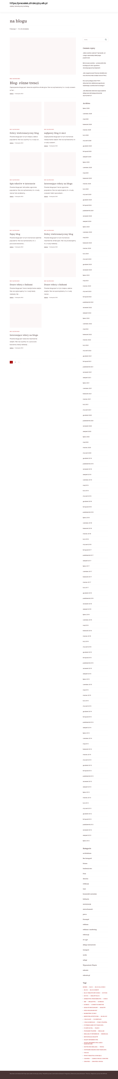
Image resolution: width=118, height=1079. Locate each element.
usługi (85, 960)
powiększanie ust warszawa (93, 1025)
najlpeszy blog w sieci (55, 133)
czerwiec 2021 (87, 388)
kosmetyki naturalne (90, 894)
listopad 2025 (87, 151)
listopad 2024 (87, 205)
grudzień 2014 (87, 711)
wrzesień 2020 (87, 426)
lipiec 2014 (86, 733)
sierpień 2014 (87, 727)
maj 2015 (85, 690)
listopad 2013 (87, 770)
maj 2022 (85, 329)
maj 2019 (85, 485)
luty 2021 (86, 404)
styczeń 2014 (87, 760)
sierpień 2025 (87, 156)
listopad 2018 (87, 507)
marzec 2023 (87, 286)
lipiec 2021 (86, 383)
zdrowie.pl (86, 975)
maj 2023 (85, 280)
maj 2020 (85, 442)
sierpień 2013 (87, 787)
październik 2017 (88, 555)
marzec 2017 (87, 582)
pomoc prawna (102, 1022)
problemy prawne (90, 1031)
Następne (19, 362)
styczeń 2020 (87, 453)
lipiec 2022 (86, 318)
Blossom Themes (85, 1073)
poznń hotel (88, 1028)
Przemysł (86, 919)
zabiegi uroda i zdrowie (100, 1058)
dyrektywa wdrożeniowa (92, 998)
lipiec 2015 (86, 679)
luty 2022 (86, 345)
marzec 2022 (87, 340)
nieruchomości (88, 909)
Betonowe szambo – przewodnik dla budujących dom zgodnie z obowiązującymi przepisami (94, 65)
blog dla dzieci (100, 987)
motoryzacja (87, 904)
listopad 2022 (87, 296)
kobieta (86, 1004)
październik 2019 (88, 463)
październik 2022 (88, 302)
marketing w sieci (90, 1013)
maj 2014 (85, 743)
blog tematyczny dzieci (92, 993)
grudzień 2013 (87, 765)
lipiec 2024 (86, 226)
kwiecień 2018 (87, 528)
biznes (85, 863)
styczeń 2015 (87, 706)
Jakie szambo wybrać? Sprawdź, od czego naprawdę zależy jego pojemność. (94, 55)
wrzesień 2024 (87, 216)
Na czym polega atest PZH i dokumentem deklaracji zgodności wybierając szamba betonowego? (94, 83)
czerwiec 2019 (87, 480)
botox (86, 995)
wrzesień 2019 (87, 469)
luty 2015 (86, 700)
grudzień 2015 (87, 652)
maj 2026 (85, 119)
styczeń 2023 (87, 291)
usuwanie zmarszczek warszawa (95, 1049)
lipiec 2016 (86, 614)
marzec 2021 (87, 399)
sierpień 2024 (87, 221)
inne (84, 889)
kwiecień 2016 (87, 630)
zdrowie (85, 970)
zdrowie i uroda (97, 1061)
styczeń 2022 (87, 350)
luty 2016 (86, 641)
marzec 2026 (87, 130)
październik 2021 (88, 367)
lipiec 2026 (86, 108)
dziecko (85, 879)
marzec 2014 (87, 754)
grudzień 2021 (87, 356)
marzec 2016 (87, 636)
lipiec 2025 (86, 162)
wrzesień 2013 (87, 781)
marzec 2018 (87, 533)
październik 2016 (88, 598)
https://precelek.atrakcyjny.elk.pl (28, 3)
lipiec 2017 (86, 566)
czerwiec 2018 (87, 523)
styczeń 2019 (87, 496)
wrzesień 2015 (87, 668)
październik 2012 (88, 824)
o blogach (87, 1019)
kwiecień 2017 (87, 577)
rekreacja (86, 935)
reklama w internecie (91, 1034)
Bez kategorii (15, 78)
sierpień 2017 (87, 560)
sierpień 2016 (87, 609)
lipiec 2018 (86, 517)
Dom (84, 874)
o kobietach (97, 1019)
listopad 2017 (87, 550)
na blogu (104, 1016)
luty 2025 (86, 189)
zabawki (87, 1058)
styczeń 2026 (87, 140)
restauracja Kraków (91, 1036)
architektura (87, 853)
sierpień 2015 (87, 673)
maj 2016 (85, 625)
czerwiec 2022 (87, 323)
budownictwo (87, 868)
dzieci (105, 998)
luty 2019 (86, 490)
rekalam (101, 1031)
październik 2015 (88, 663)
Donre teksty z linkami (21, 284)
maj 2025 (85, 173)
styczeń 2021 (87, 410)
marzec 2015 (87, 695)
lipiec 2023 (86, 275)
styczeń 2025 (87, 194)
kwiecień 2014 (87, 749)
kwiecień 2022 (87, 334)
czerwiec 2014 (87, 738)
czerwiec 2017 (87, 571)
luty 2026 (86, 135)
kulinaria (86, 899)
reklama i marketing (90, 929)
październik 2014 (88, 722)
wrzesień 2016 (87, 603)
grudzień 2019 (87, 458)
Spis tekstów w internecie (22, 183)
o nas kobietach (89, 1022)
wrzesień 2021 (87, 372)
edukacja (86, 884)
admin (11, 93)
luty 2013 (86, 803)
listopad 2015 (87, 657)
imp (85, 1001)
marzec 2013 (87, 797)
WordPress (104, 1073)
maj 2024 (85, 237)
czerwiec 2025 (87, 167)
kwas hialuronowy (90, 1010)
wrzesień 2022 (87, 307)
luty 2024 (86, 253)
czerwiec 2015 (87, 684)
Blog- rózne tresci (24, 83)
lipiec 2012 (86, 840)
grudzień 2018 (87, 501)
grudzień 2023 (87, 264)
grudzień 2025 (87, 146)
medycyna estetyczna (91, 1016)
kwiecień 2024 (87, 243)
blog (91, 987)
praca (85, 914)
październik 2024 (88, 210)
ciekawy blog (95, 995)
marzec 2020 (87, 447)
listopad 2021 (87, 361)
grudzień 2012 (87, 813)
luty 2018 (86, 539)
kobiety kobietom (97, 1004)
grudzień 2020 (87, 415)
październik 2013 (88, 776)
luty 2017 (86, 587)
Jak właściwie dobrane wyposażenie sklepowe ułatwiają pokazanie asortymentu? (94, 93)
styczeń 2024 (87, 259)
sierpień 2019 (87, 474)
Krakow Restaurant (91, 1007)
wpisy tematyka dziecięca (93, 1055)
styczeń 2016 (87, 647)
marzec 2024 (87, 248)
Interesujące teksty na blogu (58, 183)
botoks (104, 993)
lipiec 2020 (86, 436)
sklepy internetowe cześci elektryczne (93, 1043)
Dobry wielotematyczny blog (24, 133)
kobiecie (101, 1001)
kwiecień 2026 (87, 124)
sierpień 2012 (87, 835)
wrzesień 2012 (87, 830)
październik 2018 (88, 512)
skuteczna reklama (91, 1046)
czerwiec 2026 (87, 113)
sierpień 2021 (87, 377)
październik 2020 (88, 420)
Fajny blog (15, 234)
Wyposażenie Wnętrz (90, 965)
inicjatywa (92, 1001)
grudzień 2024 (87, 200)
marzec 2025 (87, 183)
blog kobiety (94, 990)
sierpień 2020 (87, 431)
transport (86, 950)
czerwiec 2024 (87, 232)
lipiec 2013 (86, 792)
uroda (85, 955)
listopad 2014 (87, 717)
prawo (97, 1028)
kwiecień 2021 (87, 393)
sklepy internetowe (89, 945)
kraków (102, 1007)
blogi (86, 990)
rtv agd (85, 940)
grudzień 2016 (87, 593)
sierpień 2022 (87, 313)
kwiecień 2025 (87, 178)
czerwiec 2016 (87, 620)
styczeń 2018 (87, 544)
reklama (85, 924)
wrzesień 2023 (87, 270)
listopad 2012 (87, 819)
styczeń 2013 (87, 808)
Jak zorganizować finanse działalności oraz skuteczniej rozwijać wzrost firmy (95, 74)
